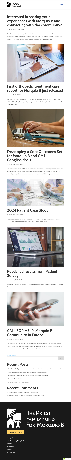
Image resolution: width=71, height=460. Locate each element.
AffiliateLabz (11, 392)
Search (61, 358)
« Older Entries (11, 355)
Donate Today (16, 432)
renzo (10, 29)
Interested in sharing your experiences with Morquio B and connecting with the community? (34, 20)
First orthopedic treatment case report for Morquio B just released (35, 88)
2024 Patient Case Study (27, 210)
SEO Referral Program (13, 395)
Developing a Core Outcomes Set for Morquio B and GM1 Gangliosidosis (34, 155)
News (22, 29)
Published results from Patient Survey (32, 273)
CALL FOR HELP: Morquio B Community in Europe (29, 332)
